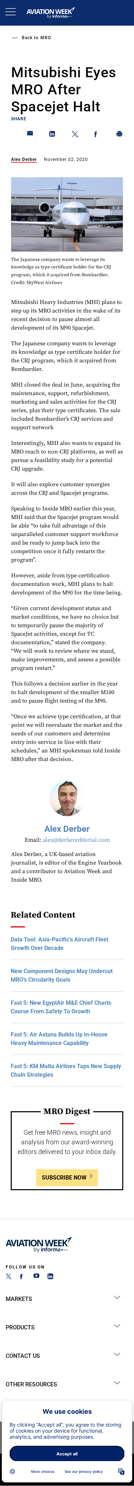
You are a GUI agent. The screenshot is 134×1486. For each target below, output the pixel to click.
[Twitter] (8, 1277)
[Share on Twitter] (75, 135)
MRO (45, 37)
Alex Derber (24, 159)
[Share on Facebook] (97, 135)
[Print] (119, 135)
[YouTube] (36, 1277)
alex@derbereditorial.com (76, 840)
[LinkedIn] (50, 1277)
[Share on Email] (30, 135)
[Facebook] (22, 1277)
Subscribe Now (64, 1177)
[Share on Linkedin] (52, 135)
